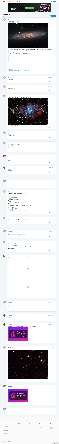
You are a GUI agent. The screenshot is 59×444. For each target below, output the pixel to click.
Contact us (52, 428)
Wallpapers (19, 424)
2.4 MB (15, 207)
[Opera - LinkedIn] (8, 441)
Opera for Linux (6, 426)
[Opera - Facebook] (3, 441)
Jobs (51, 424)
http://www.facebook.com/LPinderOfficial (19, 234)
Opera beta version (7, 427)
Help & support (30, 422)
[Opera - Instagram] (10, 441)
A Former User (10, 19)
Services (19, 419)
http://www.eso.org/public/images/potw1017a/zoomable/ (20, 70)
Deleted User (10, 315)
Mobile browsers (5, 430)
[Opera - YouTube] (7, 441)
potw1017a (13, 52)
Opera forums (30, 424)
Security (40, 422)
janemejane (10, 156)
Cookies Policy (41, 424)
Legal (40, 419)
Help (29, 419)
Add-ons (18, 422)
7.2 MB (16, 208)
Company (52, 419)
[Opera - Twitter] (5, 441)
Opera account (19, 423)
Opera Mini (5, 433)
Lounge (5, 16)
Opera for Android (6, 432)
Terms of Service (41, 427)
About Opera (52, 422)
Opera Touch (6, 434)
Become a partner (53, 427)
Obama (11, 170)
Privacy (40, 423)
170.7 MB (15, 209)
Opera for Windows (7, 423)
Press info (51, 423)
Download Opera (30, 7)
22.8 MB (15, 69)
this (10, 248)
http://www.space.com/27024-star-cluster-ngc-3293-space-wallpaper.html (23, 246)
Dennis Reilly (11, 134)
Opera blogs (30, 423)
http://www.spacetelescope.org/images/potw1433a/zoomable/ (21, 210)
